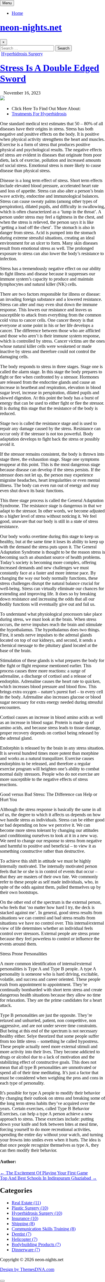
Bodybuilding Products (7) (36, 1244)
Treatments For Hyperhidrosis (39, 113)
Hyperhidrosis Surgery (22, 53)
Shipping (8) (23, 1223)
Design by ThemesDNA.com (27, 1269)
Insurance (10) (25, 1218)
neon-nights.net (31, 27)
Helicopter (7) (24, 1239)
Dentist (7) (21, 1234)
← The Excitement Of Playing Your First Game (44, 1172)
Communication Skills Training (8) (44, 1228)
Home (17, 13)
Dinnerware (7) (26, 1249)
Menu (7, 3)
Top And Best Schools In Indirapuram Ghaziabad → (48, 1178)
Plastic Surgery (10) (30, 1207)
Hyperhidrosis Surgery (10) (37, 1213)
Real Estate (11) (26, 1202)
